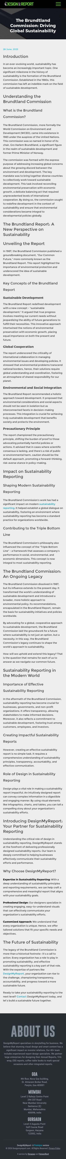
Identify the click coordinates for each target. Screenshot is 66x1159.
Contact (22, 996)
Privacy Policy (54, 1148)
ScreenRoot (44, 1154)
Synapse (31, 1154)
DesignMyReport (13, 973)
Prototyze (38, 1145)
